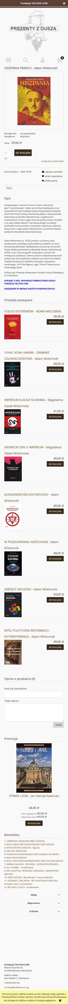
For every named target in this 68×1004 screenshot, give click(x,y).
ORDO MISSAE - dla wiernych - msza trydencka (30, 877)
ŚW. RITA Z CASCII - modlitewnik (23, 887)
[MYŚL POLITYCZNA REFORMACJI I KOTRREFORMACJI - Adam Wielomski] (19, 652)
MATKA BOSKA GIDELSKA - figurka (23, 847)
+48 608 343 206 (12, 982)
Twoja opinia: (11, 700)
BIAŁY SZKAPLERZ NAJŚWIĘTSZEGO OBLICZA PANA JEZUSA (34, 860)
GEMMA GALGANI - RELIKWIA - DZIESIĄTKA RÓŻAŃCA (32, 864)
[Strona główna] (34, 31)
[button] (8, 60)
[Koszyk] (59, 60)
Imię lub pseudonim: (15, 688)
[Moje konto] (42, 60)
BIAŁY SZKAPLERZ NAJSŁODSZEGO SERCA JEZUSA (30, 844)
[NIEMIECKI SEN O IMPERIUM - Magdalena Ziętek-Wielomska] (19, 469)
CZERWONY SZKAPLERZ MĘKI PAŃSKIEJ (25, 841)
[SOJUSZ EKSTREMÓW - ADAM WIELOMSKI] (19, 327)
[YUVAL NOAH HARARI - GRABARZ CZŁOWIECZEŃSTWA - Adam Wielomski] (19, 374)
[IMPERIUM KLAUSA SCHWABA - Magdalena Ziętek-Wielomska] (19, 421)
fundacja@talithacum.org (16, 987)
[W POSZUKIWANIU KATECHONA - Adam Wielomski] (19, 563)
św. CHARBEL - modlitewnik (19, 867)
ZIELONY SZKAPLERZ (16, 850)
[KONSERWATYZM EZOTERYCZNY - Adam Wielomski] (19, 516)
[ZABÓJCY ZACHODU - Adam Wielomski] (19, 604)
